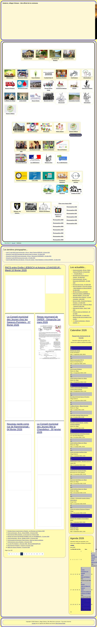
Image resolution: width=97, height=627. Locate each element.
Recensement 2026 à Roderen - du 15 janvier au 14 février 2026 (23, 534)
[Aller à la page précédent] (11, 553)
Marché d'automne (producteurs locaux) (79, 433)
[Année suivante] (72, 545)
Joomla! (34, 623)
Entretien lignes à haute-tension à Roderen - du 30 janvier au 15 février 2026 (26, 531)
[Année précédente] (70, 545)
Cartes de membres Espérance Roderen (80, 509)
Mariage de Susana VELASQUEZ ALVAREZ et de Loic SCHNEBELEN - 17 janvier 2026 (28, 536)
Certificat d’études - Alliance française (79, 406)
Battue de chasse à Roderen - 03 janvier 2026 (19, 547)
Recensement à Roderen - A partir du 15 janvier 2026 (20, 545)
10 (37, 554)
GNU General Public (60, 623)
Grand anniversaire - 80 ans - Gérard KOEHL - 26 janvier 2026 (23, 532)
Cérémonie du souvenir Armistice (78, 470)
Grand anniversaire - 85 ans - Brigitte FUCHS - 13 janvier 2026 (23, 538)
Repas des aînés (74, 527)
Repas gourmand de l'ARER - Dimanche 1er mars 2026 (49, 319)
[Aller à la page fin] (42, 553)
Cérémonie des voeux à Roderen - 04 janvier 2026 (20, 542)
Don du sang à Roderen (76, 369)
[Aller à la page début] (9, 553)
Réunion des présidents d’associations (79, 518)
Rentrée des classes (75, 350)
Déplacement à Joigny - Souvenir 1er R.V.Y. (80, 461)
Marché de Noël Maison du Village (78, 479)
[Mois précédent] (71, 545)
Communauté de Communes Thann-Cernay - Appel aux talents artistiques (25, 540)
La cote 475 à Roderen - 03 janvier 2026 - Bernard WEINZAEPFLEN (24, 543)
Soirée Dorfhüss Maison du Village (78, 378)
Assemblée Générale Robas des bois (79, 415)
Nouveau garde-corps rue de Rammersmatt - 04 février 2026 (18, 427)
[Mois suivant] (73, 545)
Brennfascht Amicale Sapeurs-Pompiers (79, 396)
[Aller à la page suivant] (39, 553)
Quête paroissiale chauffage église (78, 452)
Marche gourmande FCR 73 (77, 360)
